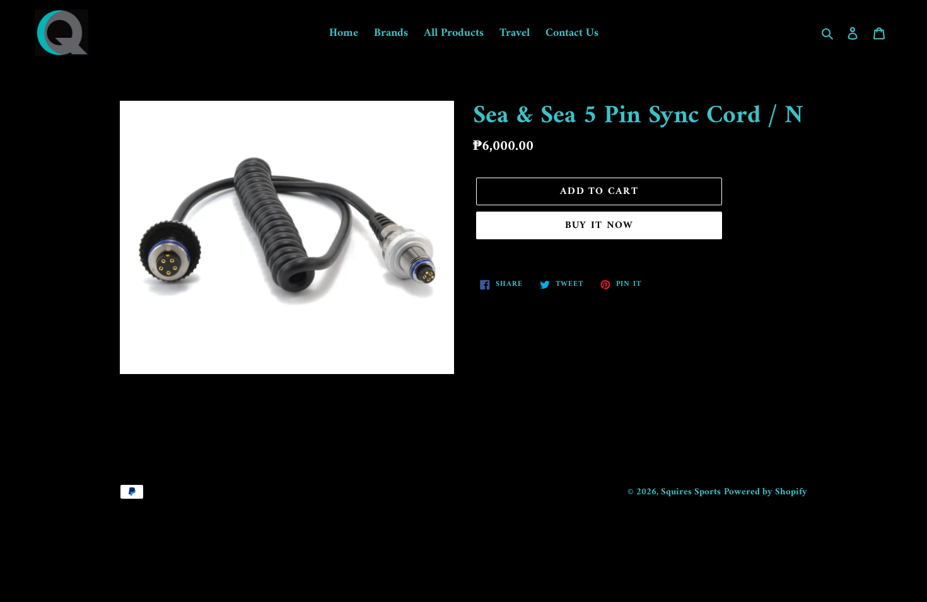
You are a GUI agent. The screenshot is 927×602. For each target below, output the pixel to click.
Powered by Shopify (765, 492)
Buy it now (599, 225)
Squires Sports (691, 492)
